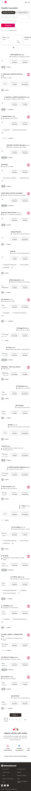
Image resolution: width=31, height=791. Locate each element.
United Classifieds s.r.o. (12, 789)
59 (25, 719)
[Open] (28, 17)
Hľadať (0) (8, 25)
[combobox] (14, 17)
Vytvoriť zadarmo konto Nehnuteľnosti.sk (15, 756)
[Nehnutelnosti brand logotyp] (2, 2)
